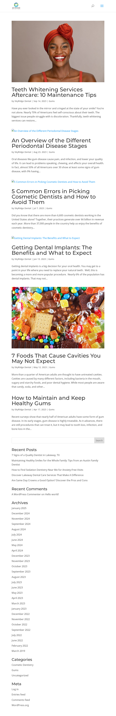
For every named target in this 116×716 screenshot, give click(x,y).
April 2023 (17, 598)
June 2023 (17, 587)
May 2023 (17, 592)
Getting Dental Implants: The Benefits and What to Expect (52, 250)
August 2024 (19, 529)
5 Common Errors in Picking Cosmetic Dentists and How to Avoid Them (54, 196)
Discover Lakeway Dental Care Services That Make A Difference (48, 475)
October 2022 (19, 624)
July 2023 (17, 582)
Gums (52, 101)
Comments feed (21, 700)
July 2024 (17, 534)
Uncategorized (20, 675)
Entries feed (18, 694)
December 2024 (21, 513)
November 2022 (21, 619)
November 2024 (21, 518)
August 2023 (19, 577)
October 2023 (19, 566)
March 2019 (18, 651)
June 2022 (17, 640)
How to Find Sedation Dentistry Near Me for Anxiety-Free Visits (47, 469)
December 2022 (21, 614)
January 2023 (19, 608)
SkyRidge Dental (23, 101)
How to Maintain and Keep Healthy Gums (48, 401)
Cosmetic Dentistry (22, 665)
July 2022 (17, 635)
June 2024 (17, 540)
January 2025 (19, 508)
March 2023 (18, 603)
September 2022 (21, 630)
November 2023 (21, 561)
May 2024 (17, 545)
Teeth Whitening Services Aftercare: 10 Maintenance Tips (54, 92)
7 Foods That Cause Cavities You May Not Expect (56, 358)
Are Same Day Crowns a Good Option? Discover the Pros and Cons (50, 480)
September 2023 (21, 571)
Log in (15, 689)
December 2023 (21, 555)
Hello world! (52, 494)
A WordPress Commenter (26, 494)
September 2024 (21, 524)
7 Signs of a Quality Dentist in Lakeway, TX (36, 455)
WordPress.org (20, 705)
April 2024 (17, 550)
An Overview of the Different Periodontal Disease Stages (51, 143)
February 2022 (20, 645)
